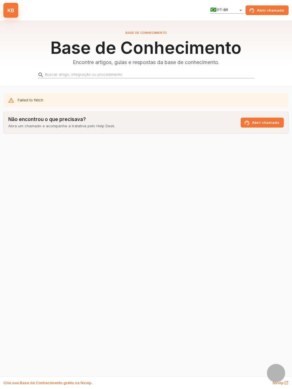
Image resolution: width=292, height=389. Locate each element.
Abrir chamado (270, 10)
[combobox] (227, 10)
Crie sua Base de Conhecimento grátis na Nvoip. (47, 382)
